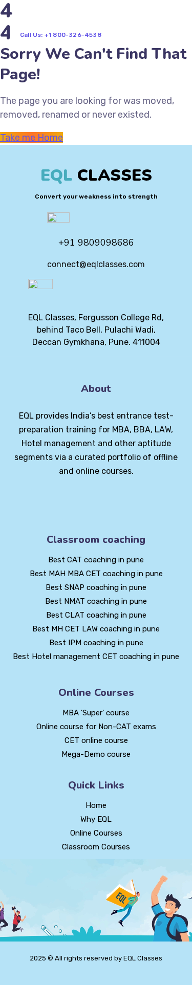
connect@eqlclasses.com (96, 264)
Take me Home (31, 137)
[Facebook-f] (79, 499)
